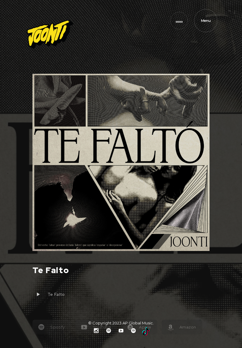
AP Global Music (137, 323)
